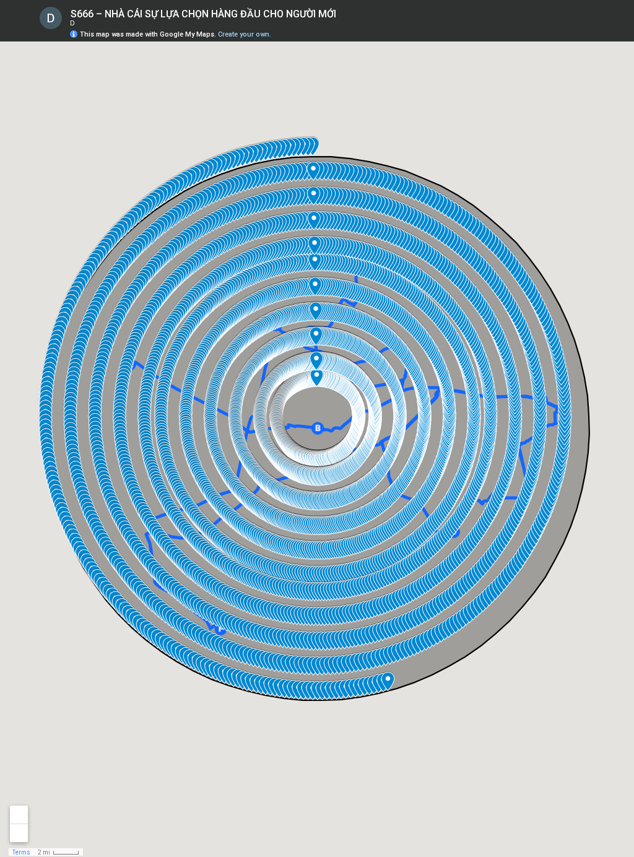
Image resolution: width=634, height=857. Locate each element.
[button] (575, 28)
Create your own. (244, 34)
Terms (21, 852)
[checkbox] (346, 14)
